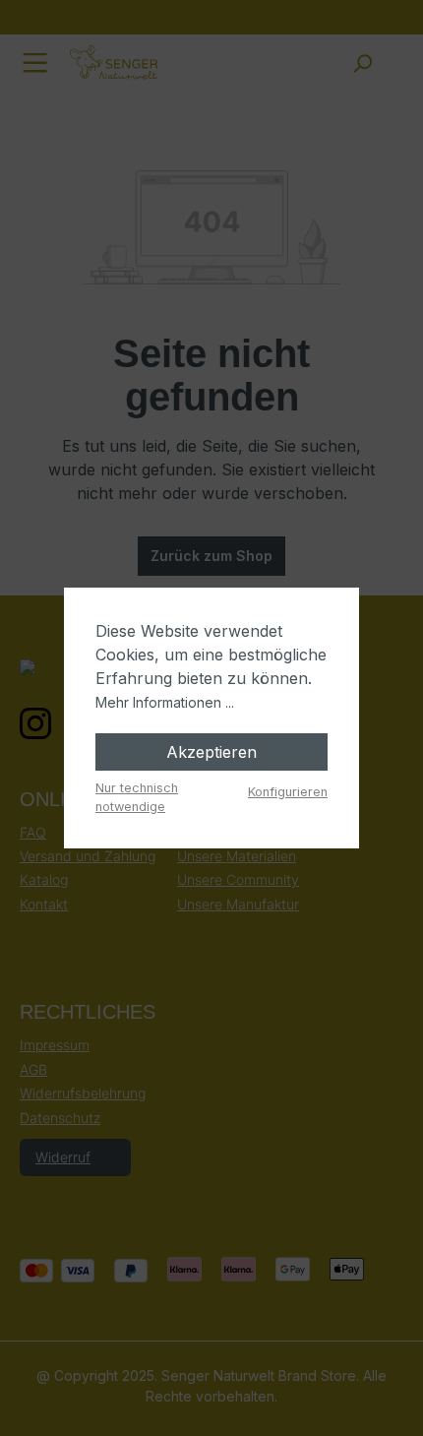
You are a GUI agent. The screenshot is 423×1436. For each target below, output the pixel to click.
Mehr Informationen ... (164, 702)
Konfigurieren (288, 791)
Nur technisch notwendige (136, 797)
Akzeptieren (211, 752)
